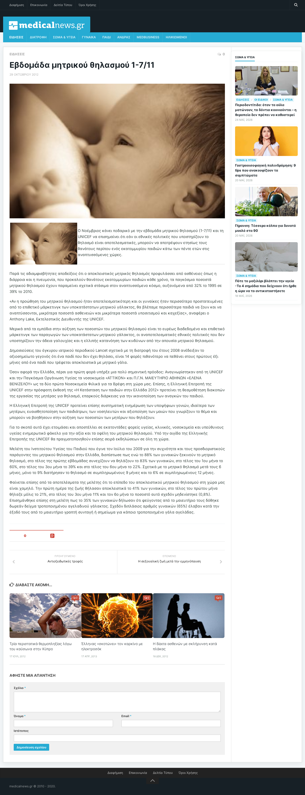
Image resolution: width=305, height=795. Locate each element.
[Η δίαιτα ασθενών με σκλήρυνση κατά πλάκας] (188, 615)
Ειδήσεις (16, 37)
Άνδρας (123, 37)
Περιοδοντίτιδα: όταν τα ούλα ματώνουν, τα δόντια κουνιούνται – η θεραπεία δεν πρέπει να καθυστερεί (265, 110)
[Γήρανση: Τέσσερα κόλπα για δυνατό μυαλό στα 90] (266, 201)
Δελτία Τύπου (63, 5)
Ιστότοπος (21, 730)
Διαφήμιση (16, 5)
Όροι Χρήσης (87, 5)
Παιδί (106, 37)
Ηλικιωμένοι (176, 37)
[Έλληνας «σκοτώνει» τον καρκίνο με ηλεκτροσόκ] (117, 615)
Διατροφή (38, 37)
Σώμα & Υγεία (64, 37)
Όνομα (20, 716)
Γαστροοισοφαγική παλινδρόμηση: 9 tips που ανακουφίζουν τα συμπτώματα (265, 170)
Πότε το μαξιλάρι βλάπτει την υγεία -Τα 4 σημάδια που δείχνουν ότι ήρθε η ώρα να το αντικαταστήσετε (265, 286)
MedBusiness (148, 37)
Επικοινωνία (38, 5)
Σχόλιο (20, 688)
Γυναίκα (89, 37)
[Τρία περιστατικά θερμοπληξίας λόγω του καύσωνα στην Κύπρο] (45, 615)
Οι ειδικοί (261, 99)
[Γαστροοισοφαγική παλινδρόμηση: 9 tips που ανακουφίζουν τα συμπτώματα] (266, 141)
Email (126, 716)
